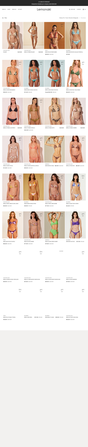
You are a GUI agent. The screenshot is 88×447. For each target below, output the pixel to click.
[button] (72, 9)
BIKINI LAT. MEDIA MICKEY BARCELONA (32, 279)
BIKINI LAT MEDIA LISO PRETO (9, 127)
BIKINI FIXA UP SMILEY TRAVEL (9, 317)
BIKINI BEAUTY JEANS (49, 317)
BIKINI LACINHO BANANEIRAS (9, 89)
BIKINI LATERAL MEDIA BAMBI (51, 203)
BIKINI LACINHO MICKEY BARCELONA (52, 279)
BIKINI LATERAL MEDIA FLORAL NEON (10, 203)
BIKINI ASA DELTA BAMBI (29, 241)
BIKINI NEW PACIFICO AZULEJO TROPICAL (74, 52)
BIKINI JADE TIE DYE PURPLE (9, 241)
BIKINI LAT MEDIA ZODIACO (29, 127)
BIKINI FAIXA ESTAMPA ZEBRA (51, 52)
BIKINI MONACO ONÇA (49, 165)
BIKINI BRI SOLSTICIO (70, 241)
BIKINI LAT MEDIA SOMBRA (71, 127)
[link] (12, 35)
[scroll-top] (84, 443)
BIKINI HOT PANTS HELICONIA (72, 317)
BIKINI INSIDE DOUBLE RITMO (30, 203)
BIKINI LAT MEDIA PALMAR (29, 52)
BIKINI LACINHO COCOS (8, 165)
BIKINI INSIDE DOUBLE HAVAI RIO (30, 89)
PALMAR (5, 52)
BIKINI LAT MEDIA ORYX (50, 127)
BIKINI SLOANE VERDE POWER (51, 241)
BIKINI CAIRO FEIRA (28, 317)
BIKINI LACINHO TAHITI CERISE (72, 203)
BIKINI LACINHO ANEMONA (71, 279)
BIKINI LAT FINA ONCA (70, 165)
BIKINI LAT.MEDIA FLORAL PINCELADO (10, 279)
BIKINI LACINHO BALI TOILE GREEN (73, 89)
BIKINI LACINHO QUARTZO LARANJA (31, 165)
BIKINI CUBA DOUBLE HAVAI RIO (51, 89)
